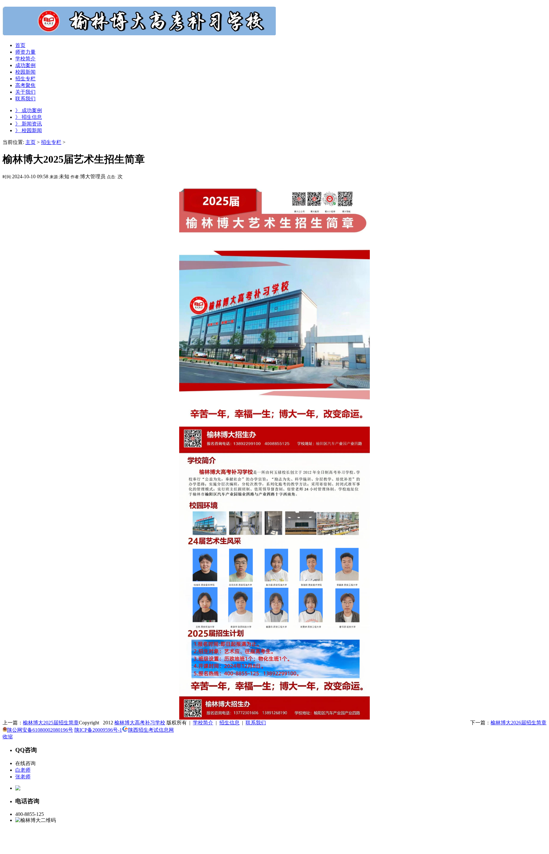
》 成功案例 (28, 110)
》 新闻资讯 (28, 123)
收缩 (8, 736)
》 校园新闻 (28, 130)
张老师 (22, 776)
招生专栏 (51, 142)
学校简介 (203, 722)
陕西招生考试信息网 (151, 730)
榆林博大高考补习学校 (139, 722)
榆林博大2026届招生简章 (518, 722)
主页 (30, 142)
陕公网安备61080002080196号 (40, 730)
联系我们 (256, 722)
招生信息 (229, 722)
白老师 (22, 770)
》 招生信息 (28, 117)
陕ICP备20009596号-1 (98, 730)
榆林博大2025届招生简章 (51, 722)
